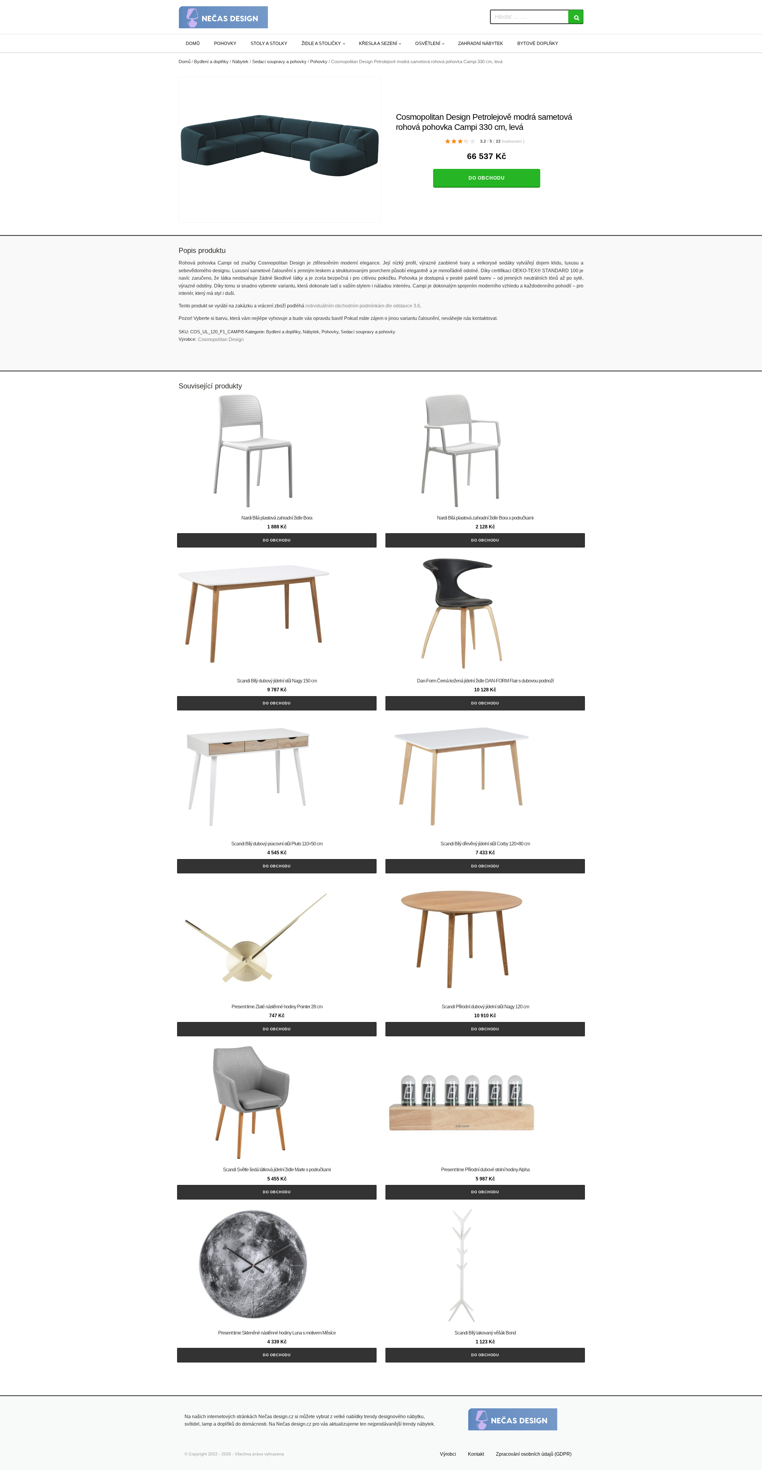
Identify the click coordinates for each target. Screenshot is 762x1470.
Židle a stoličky (321, 43)
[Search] (575, 17)
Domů (193, 43)
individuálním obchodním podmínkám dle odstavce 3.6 (362, 305)
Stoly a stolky (269, 43)
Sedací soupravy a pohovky (279, 61)
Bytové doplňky (537, 43)
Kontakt (476, 1454)
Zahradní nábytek (480, 43)
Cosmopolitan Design (221, 339)
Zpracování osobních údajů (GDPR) (534, 1454)
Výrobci (448, 1454)
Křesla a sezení (378, 43)
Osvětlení (427, 43)
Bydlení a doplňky (211, 61)
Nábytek (240, 61)
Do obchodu (487, 178)
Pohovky (225, 43)
